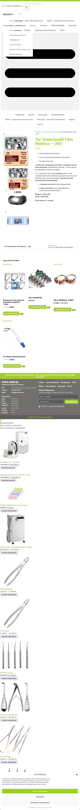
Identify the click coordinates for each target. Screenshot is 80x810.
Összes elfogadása (40, 791)
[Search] (26, 8)
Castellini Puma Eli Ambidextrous (20, 49)
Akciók (31, 115)
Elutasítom (40, 797)
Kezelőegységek (58, 115)
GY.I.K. (69, 386)
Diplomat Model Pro (16, 54)
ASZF (62, 30)
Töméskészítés (45, 132)
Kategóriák (7, 26)
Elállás (41, 386)
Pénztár (27, 30)
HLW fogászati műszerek (18, 35)
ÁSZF (74, 382)
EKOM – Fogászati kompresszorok (61, 21)
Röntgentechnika (15, 45)
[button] (77, 774)
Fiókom (41, 382)
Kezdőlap (37, 132)
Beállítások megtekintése (40, 803)
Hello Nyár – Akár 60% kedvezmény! (29, 21)
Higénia (72, 120)
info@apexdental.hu (17, 392)
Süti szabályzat (31, 807)
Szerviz (33, 26)
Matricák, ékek (55, 132)
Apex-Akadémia (52, 382)
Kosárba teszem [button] (11, 313)
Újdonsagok (21, 26)
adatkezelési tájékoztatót (56, 406)
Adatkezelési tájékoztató (44, 807)
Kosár (17, 30)
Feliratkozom (71, 402)
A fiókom (43, 26)
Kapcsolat (73, 26)
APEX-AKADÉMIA (57, 26)
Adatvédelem (51, 386)
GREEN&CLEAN (15, 40)
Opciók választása (37, 307)
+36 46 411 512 (16, 390)
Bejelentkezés (7, 14)
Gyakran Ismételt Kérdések (45, 30)
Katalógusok (65, 382)
